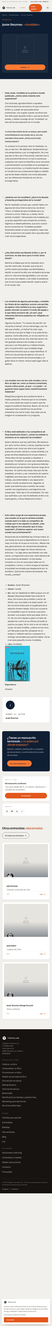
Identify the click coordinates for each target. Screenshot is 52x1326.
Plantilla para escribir (12, 1117)
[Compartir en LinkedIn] (17, 811)
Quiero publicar (34, 7)
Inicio (4, 15)
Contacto (6, 1167)
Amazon (8, 689)
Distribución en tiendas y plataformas (19, 1097)
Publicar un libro (9, 1064)
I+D (3, 1141)
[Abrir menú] (47, 7)
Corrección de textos (11, 1081)
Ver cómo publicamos (18, 763)
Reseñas (6, 1127)
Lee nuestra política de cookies (15, 1314)
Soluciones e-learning (12, 1152)
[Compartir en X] (7, 811)
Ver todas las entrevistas (14, 835)
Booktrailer (7, 1093)
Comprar (24, 67)
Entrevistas (14, 15)
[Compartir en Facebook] (12, 811)
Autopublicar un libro (11, 1068)
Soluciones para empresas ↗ (40, 1)
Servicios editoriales (11, 1105)
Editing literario (9, 1085)
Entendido (10, 1320)
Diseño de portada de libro (14, 1076)
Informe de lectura (10, 1089)
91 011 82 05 (6, 1054)
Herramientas (8, 1132)
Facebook (15, 1189)
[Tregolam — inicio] (8, 8)
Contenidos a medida (11, 1157)
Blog (4, 1137)
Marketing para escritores (14, 1101)
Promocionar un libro (12, 1072)
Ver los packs (26, 796)
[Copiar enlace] (22, 811)
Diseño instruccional (11, 1162)
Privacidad (7, 1172)
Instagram (5, 1189)
